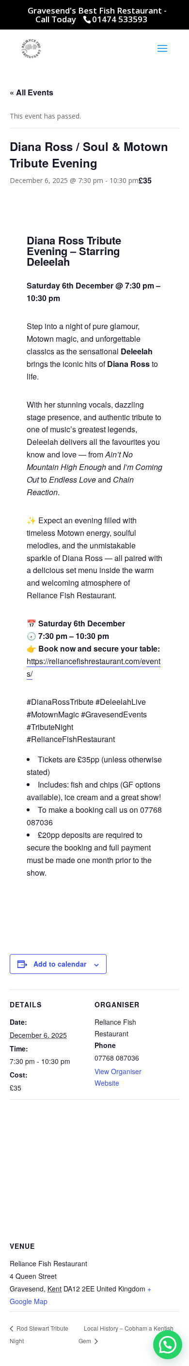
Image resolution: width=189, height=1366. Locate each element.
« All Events (31, 92)
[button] (167, 1344)
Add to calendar (59, 964)
